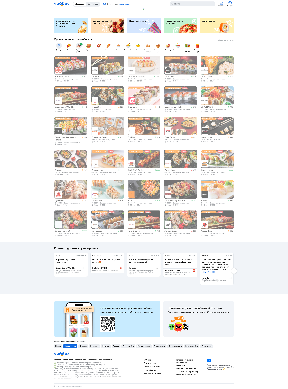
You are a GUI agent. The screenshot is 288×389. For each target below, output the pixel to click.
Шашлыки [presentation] (94, 346)
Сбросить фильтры (226, 40)
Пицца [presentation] (58, 346)
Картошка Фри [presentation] (191, 346)
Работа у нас (150, 363)
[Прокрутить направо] (234, 271)
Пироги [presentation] (116, 346)
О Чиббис (148, 360)
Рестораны (70, 342)
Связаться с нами (152, 366)
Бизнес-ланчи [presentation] (159, 346)
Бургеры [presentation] (83, 346)
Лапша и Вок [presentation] (128, 346)
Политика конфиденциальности (186, 367)
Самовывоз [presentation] (206, 346)
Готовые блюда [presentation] (175, 346)
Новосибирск (59, 342)
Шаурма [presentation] (105, 346)
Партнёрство (150, 370)
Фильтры (59, 50)
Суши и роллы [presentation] (70, 346)
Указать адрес (125, 4)
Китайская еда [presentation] (143, 346)
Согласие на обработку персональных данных (187, 372)
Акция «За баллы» (152, 373)
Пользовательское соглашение (184, 361)
